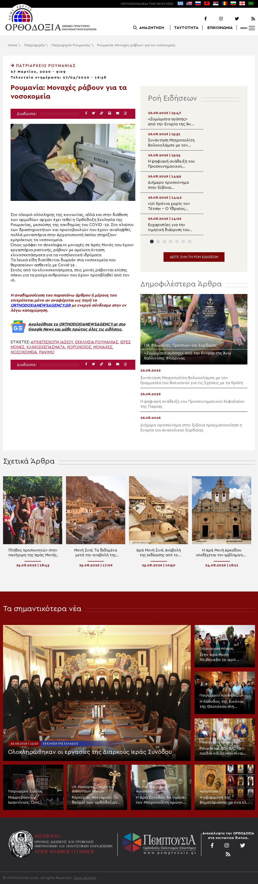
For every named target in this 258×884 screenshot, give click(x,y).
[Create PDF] (125, 113)
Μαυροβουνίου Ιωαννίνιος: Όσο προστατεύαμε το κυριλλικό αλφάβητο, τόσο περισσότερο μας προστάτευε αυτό (30, 800)
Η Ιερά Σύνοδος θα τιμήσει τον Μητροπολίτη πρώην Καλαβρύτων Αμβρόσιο (161, 800)
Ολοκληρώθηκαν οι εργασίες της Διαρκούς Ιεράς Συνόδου (90, 752)
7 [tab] (189, 241)
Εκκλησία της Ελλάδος (60, 743)
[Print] (109, 113)
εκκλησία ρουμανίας (96, 342)
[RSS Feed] (247, 18)
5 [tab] (177, 241)
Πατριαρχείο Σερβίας (25, 791)
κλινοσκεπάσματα (45, 347)
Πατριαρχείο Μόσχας (217, 648)
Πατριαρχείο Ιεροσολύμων (222, 695)
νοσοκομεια (24, 352)
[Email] (117, 113)
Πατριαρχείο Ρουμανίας (70, 45)
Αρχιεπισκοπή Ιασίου (52, 342)
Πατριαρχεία (34, 45)
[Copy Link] (101, 113)
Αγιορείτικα (209, 791)
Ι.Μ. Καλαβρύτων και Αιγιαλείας (153, 789)
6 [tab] (183, 241)
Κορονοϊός (79, 347)
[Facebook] (199, 18)
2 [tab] (158, 241)
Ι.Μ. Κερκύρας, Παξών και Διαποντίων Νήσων (93, 789)
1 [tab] (152, 241)
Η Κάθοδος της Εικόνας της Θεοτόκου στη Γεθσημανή (222, 704)
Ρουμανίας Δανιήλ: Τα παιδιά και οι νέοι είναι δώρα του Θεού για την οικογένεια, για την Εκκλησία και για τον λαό (224, 751)
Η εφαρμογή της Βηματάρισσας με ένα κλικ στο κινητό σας (225, 800)
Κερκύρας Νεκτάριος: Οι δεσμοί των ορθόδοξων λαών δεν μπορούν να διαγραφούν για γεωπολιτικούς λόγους (95, 800)
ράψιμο (46, 352)
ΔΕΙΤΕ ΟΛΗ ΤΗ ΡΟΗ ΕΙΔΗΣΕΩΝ (194, 257)
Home (12, 45)
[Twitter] (231, 18)
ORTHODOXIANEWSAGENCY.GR (41, 305)
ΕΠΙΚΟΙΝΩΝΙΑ (220, 28)
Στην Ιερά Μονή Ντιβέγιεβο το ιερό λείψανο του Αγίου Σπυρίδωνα (218, 657)
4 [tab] (171, 241)
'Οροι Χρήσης (84, 878)
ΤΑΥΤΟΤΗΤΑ (186, 28)
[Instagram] (215, 18)
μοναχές (102, 347)
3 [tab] (164, 241)
